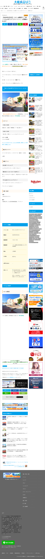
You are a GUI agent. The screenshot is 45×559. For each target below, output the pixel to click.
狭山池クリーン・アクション (33, 242)
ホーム (1, 6)
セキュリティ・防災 (12, 8)
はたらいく (31, 193)
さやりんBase (31, 228)
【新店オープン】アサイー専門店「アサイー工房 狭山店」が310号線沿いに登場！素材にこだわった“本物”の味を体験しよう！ (17, 440)
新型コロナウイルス (37, 215)
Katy (13, 521)
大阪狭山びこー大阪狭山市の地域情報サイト (29, 556)
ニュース (15, 6)
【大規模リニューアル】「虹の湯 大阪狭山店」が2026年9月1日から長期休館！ (38, 114)
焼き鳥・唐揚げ (38, 224)
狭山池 (36, 218)
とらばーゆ (31, 195)
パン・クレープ (31, 226)
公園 (30, 230)
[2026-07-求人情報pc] (36, 37)
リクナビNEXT (32, 199)
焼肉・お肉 (40, 218)
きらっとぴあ (40, 214)
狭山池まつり (37, 237)
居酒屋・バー (36, 231)
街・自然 (1, 8)
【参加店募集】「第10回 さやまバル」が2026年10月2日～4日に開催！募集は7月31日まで (39, 170)
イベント (11, 6)
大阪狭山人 (6, 8)
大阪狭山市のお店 (29, 6)
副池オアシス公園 (32, 224)
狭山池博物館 (31, 216)
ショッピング (25, 485)
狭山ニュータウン (32, 218)
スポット (34, 6)
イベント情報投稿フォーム (11, 377)
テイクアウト (15, 528)
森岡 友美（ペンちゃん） (33, 223)
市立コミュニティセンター (35, 230)
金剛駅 (30, 219)
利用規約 (23, 553)
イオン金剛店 (14, 368)
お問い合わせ (37, 553)
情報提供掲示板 (36, 8)
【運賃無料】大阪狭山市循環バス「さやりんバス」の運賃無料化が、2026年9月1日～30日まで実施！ (17, 422)
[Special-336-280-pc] (36, 49)
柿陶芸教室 (40, 216)
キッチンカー (31, 231)
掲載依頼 (25, 8)
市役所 (34, 238)
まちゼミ (37, 220)
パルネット (38, 222)
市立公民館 (36, 228)
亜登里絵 (37, 227)
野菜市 (30, 234)
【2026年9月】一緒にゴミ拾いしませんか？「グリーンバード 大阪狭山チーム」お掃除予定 (17, 428)
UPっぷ (39, 238)
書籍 (36, 238)
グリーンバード (31, 237)
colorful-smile (31, 241)
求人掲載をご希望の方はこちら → (12, 479)
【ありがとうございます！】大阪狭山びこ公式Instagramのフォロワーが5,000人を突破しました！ (17, 456)
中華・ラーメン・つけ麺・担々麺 (34, 235)
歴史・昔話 (38, 6)
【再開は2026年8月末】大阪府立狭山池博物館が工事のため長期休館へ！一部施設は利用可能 (17, 450)
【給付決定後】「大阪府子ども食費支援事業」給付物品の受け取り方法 (38, 162)
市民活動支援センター (32, 222)
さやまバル (31, 227)
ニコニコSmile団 (20, 368)
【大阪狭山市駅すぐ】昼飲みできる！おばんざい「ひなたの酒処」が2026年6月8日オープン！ (39, 140)
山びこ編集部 (18, 8)
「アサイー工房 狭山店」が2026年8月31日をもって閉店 (38, 99)
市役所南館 (36, 226)
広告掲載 (11, 553)
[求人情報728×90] (15, 409)
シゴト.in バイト (32, 197)
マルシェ (30, 238)
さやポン (40, 228)
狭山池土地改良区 (32, 220)
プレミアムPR (30, 8)
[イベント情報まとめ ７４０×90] (15, 405)
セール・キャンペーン (21, 6)
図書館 (39, 223)
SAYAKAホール (31, 214)
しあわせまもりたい (7, 368)
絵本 (34, 227)
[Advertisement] (15, 34)
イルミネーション (37, 239)
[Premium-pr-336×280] (36, 25)
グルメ (24, 482)
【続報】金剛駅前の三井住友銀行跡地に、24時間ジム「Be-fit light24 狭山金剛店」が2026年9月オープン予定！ (36, 123)
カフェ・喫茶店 (31, 239)
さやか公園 (35, 216)
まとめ (24, 494)
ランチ (36, 214)
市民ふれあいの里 (34, 219)
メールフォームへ (5, 537)
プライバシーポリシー (30, 553)
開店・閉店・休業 (6, 6)
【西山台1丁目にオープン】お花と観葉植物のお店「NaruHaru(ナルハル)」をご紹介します (39, 148)
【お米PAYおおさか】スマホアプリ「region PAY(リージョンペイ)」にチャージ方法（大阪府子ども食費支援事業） (35, 132)
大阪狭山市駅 (4, 525)
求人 (22, 8)
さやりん (30, 215)
